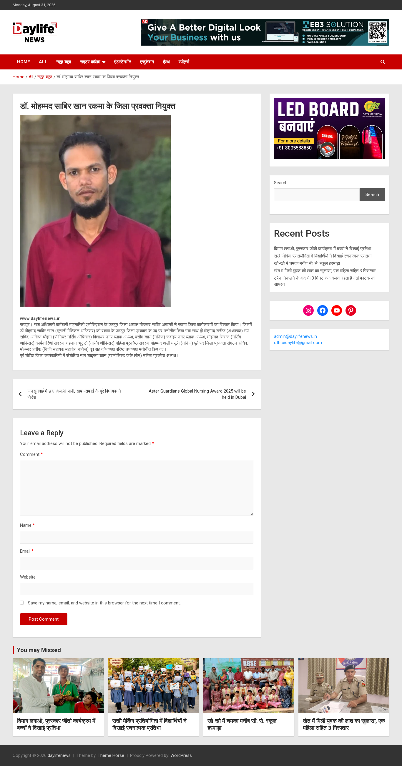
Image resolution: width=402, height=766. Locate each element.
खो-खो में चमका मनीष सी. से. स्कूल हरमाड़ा (307, 263)
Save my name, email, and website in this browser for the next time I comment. (104, 603)
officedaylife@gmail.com (298, 342)
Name (27, 525)
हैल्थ (166, 61)
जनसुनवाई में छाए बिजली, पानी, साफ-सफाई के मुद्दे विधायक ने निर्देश (74, 394)
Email (27, 551)
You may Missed (39, 650)
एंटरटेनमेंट (122, 61)
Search (281, 182)
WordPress (181, 755)
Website (28, 577)
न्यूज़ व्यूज (63, 61)
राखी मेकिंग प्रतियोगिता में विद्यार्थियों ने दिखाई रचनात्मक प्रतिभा (322, 256)
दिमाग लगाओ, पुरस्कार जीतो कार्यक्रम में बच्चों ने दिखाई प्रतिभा (322, 248)
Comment (31, 454)
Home (23, 61)
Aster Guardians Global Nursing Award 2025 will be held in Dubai (197, 394)
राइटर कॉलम (90, 61)
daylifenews (59, 755)
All (43, 61)
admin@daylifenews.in (295, 336)
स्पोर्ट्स (184, 61)
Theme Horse (111, 755)
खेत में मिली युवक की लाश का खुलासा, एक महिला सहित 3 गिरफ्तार (325, 270)
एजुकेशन (147, 61)
